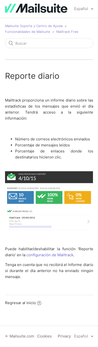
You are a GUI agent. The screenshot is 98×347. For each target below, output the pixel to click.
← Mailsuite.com (19, 336)
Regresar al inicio (20, 302)
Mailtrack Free (67, 32)
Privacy (64, 336)
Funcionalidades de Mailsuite (27, 32)
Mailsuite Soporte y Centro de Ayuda (34, 26)
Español (81, 8)
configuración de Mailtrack (49, 254)
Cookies (44, 336)
